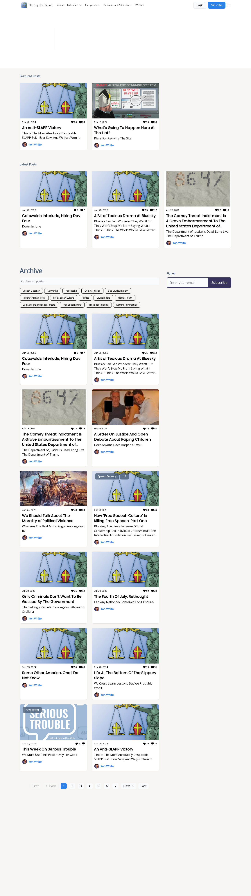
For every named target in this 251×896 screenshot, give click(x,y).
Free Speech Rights (99, 304)
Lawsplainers (103, 297)
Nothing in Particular (126, 304)
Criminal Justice (92, 290)
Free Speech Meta (72, 304)
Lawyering (52, 290)
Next (126, 786)
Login (200, 5)
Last (143, 786)
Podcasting (71, 290)
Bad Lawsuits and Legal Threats (39, 304)
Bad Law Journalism (118, 290)
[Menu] (229, 4)
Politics (85, 297)
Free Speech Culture (63, 297)
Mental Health (125, 297)
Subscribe (216, 5)
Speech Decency (31, 290)
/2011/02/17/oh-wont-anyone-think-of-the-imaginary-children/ (156, 40)
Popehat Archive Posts (34, 297)
